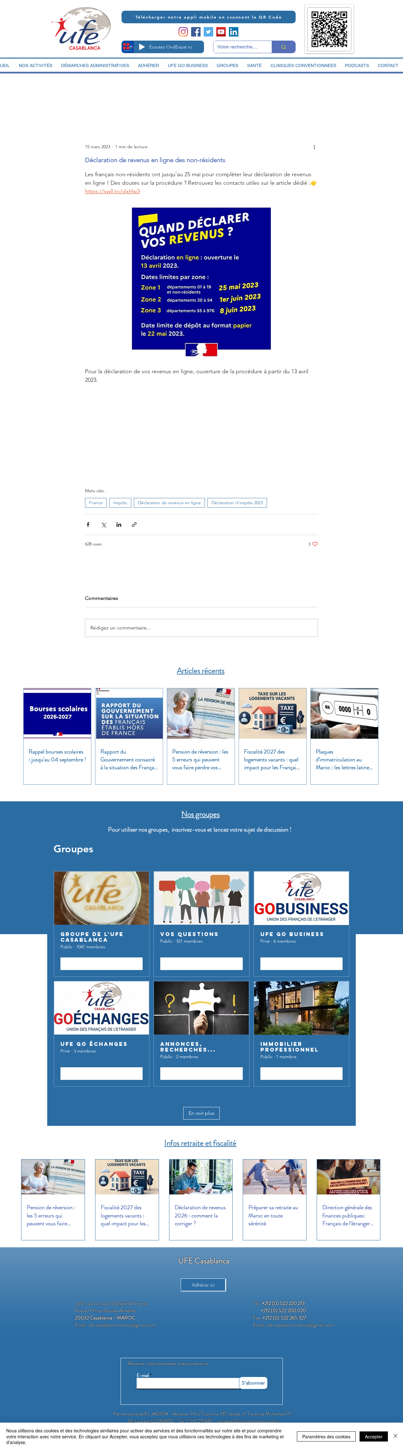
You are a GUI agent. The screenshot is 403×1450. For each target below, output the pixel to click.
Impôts (120, 502)
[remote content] (201, 433)
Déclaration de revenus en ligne (169, 502)
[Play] (142, 47)
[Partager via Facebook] (88, 525)
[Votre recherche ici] (283, 47)
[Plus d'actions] (314, 146)
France (96, 502)
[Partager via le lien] (134, 525)
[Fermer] (395, 1436)
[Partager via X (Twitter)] (103, 525)
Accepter (374, 1436)
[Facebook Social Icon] (196, 32)
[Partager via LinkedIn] (119, 525)
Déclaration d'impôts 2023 (237, 502)
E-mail (143, 1375)
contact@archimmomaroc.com (248, 1421)
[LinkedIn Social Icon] (233, 32)
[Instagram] (183, 32)
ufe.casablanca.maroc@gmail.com (121, 1325)
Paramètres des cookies (326, 1436)
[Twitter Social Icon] (208, 32)
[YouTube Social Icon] (221, 32)
